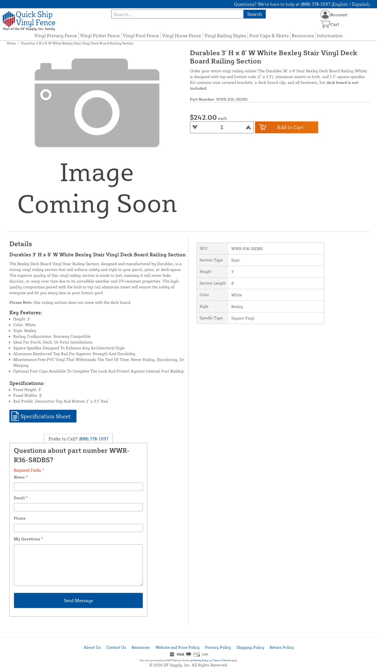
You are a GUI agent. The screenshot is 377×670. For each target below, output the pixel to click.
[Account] (325, 14)
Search (254, 14)
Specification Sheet (45, 416)
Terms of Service (222, 660)
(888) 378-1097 (93, 439)
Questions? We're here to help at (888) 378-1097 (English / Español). (302, 4)
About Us (92, 647)
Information (330, 35)
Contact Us (116, 647)
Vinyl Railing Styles (225, 35)
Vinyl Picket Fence (100, 35)
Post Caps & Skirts (269, 35)
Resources (303, 35)
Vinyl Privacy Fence (55, 35)
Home (11, 43)
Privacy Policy (218, 647)
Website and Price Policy (177, 647)
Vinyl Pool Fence (141, 35)
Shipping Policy (250, 647)
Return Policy (282, 647)
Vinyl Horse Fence (181, 35)
